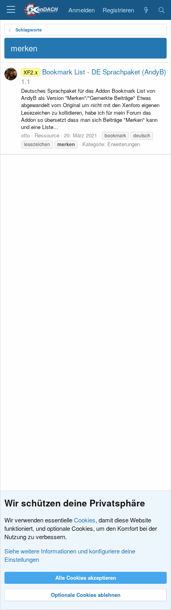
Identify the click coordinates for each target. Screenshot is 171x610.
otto (25, 135)
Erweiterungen (123, 144)
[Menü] (11, 10)
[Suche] (161, 10)
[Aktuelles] (146, 10)
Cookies (84, 520)
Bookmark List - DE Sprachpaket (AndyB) (94, 71)
